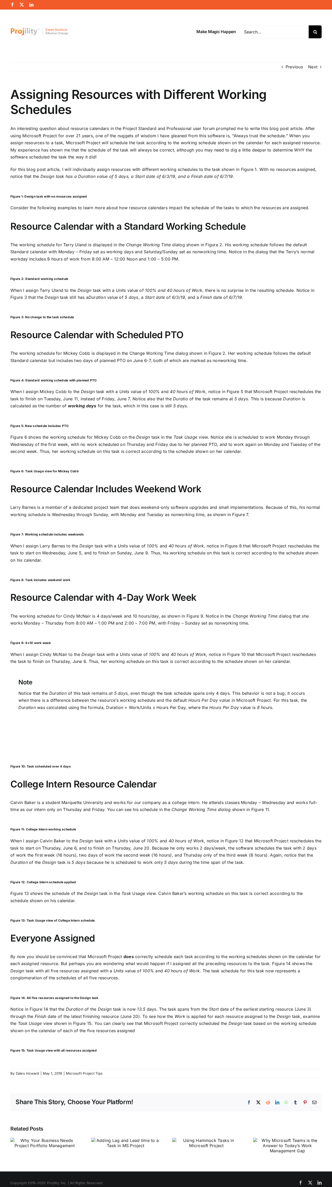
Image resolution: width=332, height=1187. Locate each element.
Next (312, 66)
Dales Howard (27, 1073)
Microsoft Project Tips (84, 1073)
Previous (294, 66)
